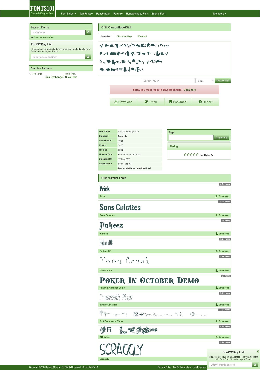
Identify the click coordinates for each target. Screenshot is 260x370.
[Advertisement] (164, 116)
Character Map (124, 36)
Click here (190, 89)
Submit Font (158, 13)
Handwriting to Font (137, 13)
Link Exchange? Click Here (61, 77)
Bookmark (179, 101)
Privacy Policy (164, 366)
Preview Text (223, 80)
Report (207, 101)
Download (124, 101)
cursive (43, 37)
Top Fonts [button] (85, 13)
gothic (50, 37)
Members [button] (219, 13)
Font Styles (67, 13)
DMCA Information (182, 366)
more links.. (70, 73)
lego (36, 37)
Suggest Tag (221, 137)
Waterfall (142, 36)
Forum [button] (117, 13)
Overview (106, 36)
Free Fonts (36, 73)
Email (152, 101)
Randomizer (103, 13)
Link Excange (199, 366)
